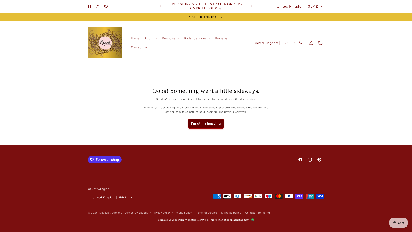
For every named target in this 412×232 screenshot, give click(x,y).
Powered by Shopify (135, 212)
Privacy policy (162, 212)
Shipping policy (231, 212)
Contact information (257, 212)
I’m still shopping (206, 123)
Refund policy (183, 212)
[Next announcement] (251, 6)
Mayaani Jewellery (110, 212)
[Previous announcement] (160, 6)
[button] (150, 38)
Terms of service (206, 212)
